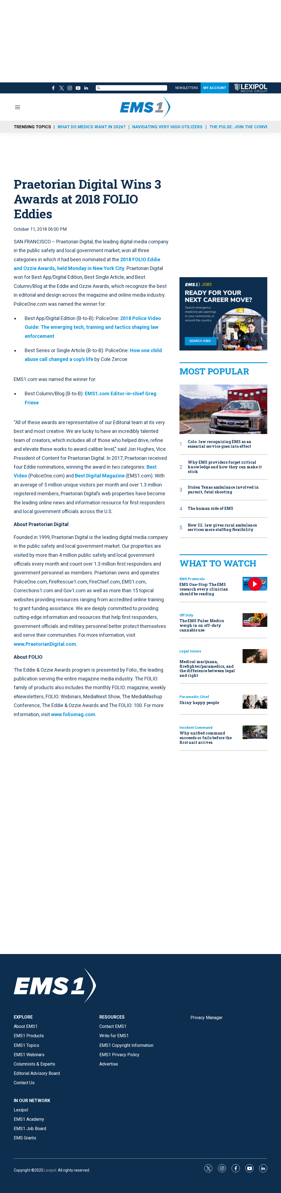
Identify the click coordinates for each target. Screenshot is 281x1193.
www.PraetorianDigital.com (45, 644)
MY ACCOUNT (214, 88)
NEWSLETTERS (186, 88)
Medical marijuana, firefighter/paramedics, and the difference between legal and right (207, 668)
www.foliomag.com (73, 714)
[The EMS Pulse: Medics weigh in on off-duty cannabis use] (255, 620)
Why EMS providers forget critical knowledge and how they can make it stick (225, 467)
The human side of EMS (210, 508)
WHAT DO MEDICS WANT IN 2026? (91, 126)
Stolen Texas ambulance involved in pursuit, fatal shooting (223, 489)
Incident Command (195, 727)
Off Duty (186, 615)
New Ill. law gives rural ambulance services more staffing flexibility (222, 527)
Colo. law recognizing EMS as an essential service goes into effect (219, 444)
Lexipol (50, 1170)
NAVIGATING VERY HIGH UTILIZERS (167, 126)
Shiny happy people (199, 702)
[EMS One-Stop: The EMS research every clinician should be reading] (255, 584)
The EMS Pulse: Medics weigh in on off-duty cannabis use (201, 625)
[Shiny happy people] (255, 702)
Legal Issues (190, 651)
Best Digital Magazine (100, 476)
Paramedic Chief (194, 697)
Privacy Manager (206, 1017)
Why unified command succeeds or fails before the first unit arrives (205, 737)
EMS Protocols (192, 579)
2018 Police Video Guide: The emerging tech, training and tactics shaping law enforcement (93, 327)
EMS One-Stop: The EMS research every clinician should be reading (203, 589)
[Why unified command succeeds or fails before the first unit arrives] (255, 732)
